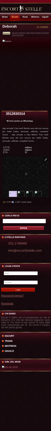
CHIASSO (19, 35)
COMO (27, 33)
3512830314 (15, 114)
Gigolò (45, 17)
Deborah (9, 26)
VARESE (21, 33)
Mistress (35, 17)
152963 (9, 202)
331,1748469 (17, 243)
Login (18, 290)
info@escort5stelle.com (25, 250)
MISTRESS (10, 346)
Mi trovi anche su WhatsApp (20, 121)
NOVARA (45, 33)
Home (5, 17)
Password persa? (12, 295)
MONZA (39, 33)
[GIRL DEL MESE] (10, 367)
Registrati (7, 303)
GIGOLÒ (9, 351)
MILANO (15, 33)
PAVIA (33, 33)
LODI (14, 35)
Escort (15, 17)
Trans (25, 17)
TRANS (9, 341)
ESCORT (9, 336)
